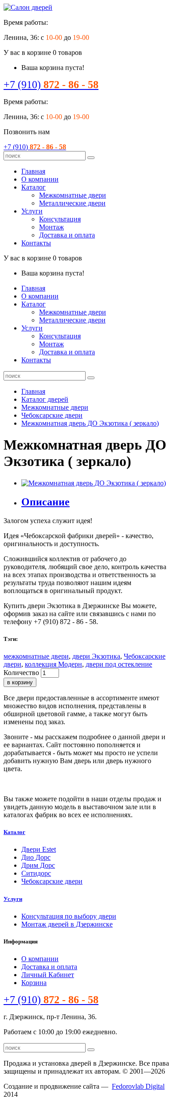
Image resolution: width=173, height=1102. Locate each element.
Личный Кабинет (47, 974)
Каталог (33, 187)
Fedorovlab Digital (138, 1086)
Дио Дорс (36, 857)
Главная (33, 171)
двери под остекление (119, 664)
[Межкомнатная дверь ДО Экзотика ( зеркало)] (93, 483)
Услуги (32, 211)
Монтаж (51, 227)
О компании (40, 179)
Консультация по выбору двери (68, 916)
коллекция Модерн (53, 664)
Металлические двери (72, 203)
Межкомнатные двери (72, 195)
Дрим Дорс (38, 865)
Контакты (36, 243)
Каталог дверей (44, 399)
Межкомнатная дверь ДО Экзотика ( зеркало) (90, 423)
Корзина (34, 982)
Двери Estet (38, 849)
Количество (21, 672)
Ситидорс (36, 873)
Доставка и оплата (67, 235)
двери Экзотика (96, 656)
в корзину (20, 682)
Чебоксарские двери (52, 415)
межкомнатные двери (36, 656)
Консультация (60, 219)
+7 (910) (51, 84)
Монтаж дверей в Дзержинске (67, 924)
